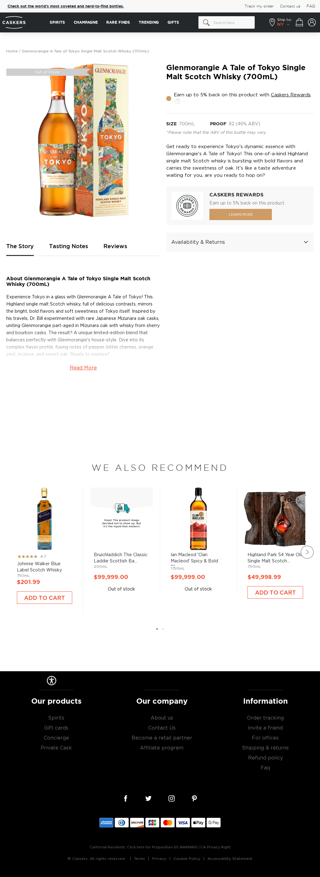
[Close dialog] (275, 377)
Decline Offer (221, 481)
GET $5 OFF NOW (221, 460)
